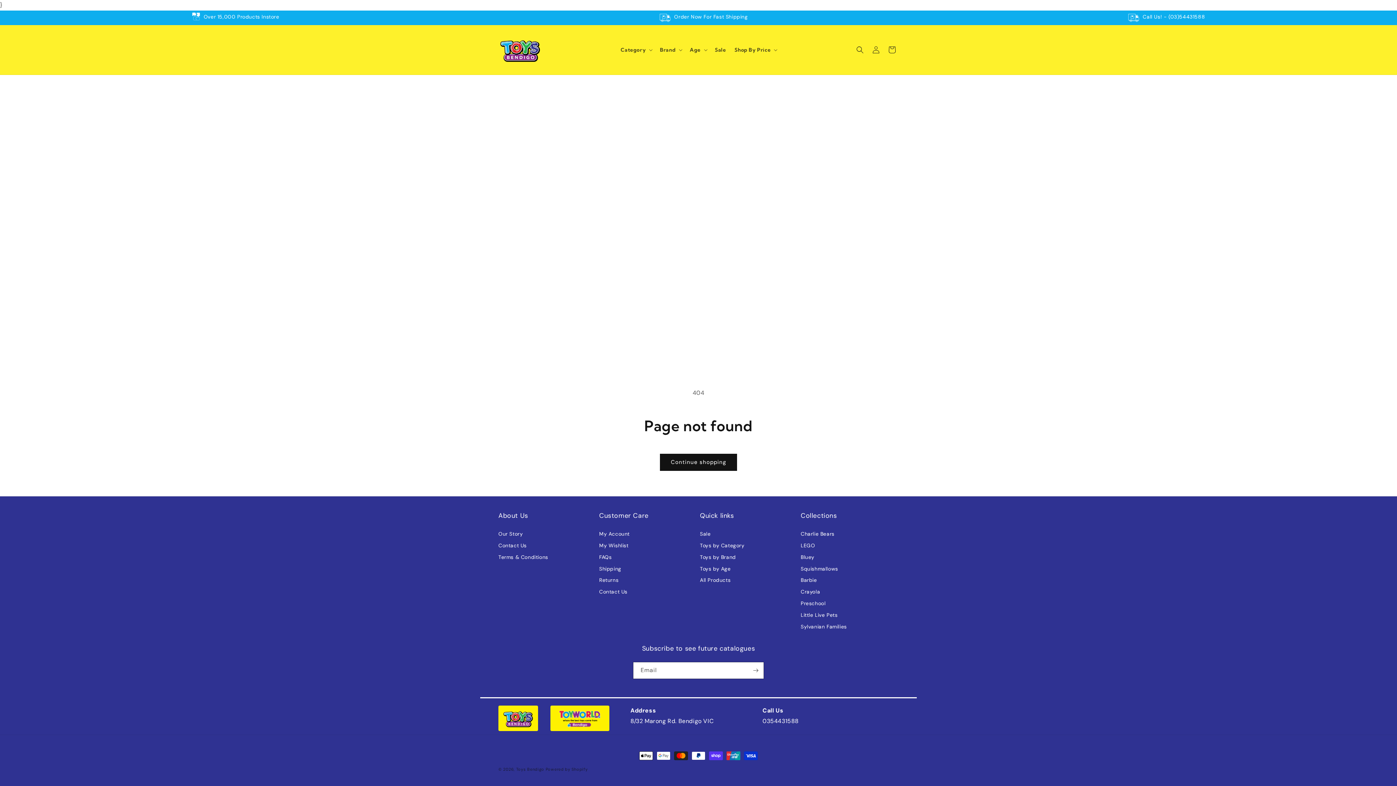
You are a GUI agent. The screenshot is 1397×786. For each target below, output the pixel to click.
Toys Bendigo (530, 769)
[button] (636, 49)
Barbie (809, 580)
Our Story (510, 534)
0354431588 (781, 721)
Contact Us (512, 545)
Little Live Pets (819, 615)
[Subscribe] (756, 670)
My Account (614, 534)
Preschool (813, 603)
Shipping (610, 568)
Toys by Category (722, 545)
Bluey (808, 557)
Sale (705, 534)
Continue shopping (698, 462)
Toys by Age (715, 568)
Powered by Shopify (567, 769)
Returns (608, 580)
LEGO (808, 545)
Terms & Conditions (523, 557)
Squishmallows (819, 568)
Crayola (810, 591)
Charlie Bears (818, 534)
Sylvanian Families (824, 626)
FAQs (605, 557)
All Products (715, 580)
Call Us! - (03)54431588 (1174, 16)
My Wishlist (614, 545)
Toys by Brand (718, 557)
